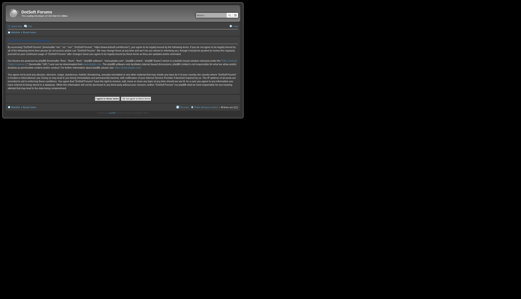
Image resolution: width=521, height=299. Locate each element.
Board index (29, 32)
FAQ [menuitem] (29, 26)
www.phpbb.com (92, 64)
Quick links (16, 26)
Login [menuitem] (235, 26)
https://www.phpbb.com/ (128, 67)
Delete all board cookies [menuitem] (206, 107)
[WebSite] (14, 13)
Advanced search (235, 15)
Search (230, 15)
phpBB (112, 113)
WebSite (15, 32)
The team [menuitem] (184, 107)
